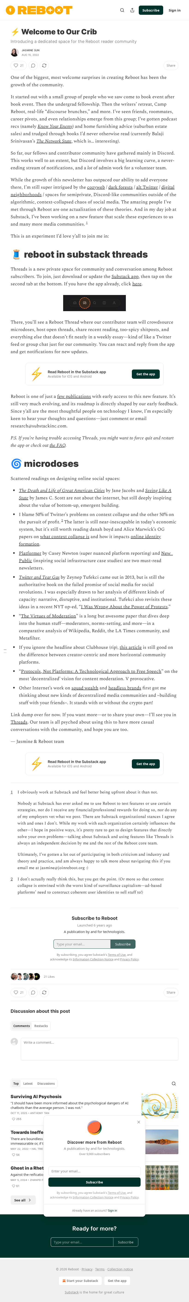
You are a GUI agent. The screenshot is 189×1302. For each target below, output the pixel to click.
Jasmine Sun (30, 50)
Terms (100, 1269)
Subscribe (150, 10)
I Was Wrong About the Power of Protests (124, 606)
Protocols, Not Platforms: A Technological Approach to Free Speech (91, 671)
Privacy (87, 1269)
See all (20, 1200)
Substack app (125, 276)
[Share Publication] (132, 10)
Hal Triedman (41, 1148)
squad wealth (84, 688)
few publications (74, 396)
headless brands (124, 688)
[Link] (4, 254)
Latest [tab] (28, 1084)
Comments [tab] (21, 1026)
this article (131, 647)
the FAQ (57, 445)
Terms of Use (117, 1193)
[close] (138, 1122)
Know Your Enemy (55, 126)
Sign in (175, 10)
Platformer (30, 553)
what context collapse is (64, 536)
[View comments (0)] (33, 65)
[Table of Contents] (5, 651)
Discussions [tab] (46, 1084)
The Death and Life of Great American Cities (62, 490)
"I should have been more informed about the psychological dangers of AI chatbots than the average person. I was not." (69, 1105)
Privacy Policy (129, 1197)
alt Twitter (147, 187)
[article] (94, 1108)
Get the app (145, 374)
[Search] (122, 10)
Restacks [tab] (41, 1026)
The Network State (53, 141)
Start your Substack (82, 1280)
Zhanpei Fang (39, 1180)
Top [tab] (16, 1084)
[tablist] (30, 1026)
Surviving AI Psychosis (36, 1096)
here (137, 283)
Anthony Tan (39, 1113)
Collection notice (120, 1269)
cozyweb (96, 187)
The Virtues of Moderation (48, 616)
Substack (72, 1292)
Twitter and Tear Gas (39, 577)
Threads (19, 722)
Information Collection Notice (93, 1197)
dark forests (120, 187)
